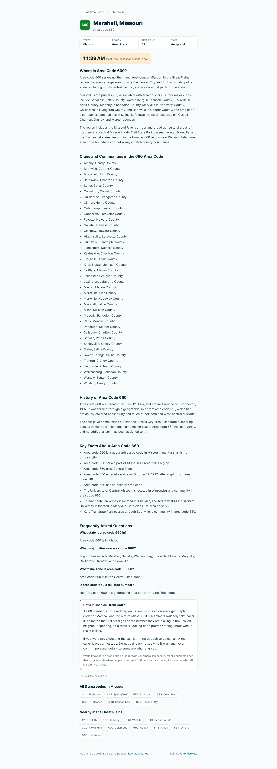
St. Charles (92, 702)
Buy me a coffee (138, 753)
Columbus (117, 727)
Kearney (111, 720)
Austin (140, 727)
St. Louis (142, 694)
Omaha (182, 727)
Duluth (89, 720)
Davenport (92, 735)
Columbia (166, 694)
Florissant (91, 694)
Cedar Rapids (159, 720)
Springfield (117, 694)
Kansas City (119, 702)
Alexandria (92, 727)
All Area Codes (95, 12)
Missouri (118, 12)
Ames (161, 727)
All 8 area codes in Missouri (102, 686)
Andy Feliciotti (188, 753)
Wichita (133, 720)
